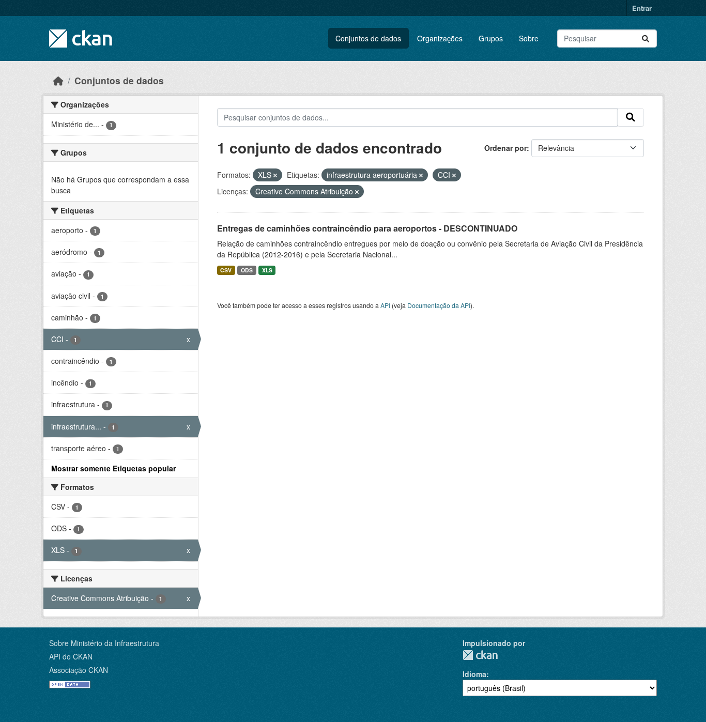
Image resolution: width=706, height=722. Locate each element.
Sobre (529, 38)
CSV (226, 270)
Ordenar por (505, 148)
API (385, 305)
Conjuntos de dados (368, 38)
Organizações (440, 38)
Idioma (474, 674)
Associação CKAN (78, 670)
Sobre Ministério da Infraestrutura (104, 643)
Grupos (491, 38)
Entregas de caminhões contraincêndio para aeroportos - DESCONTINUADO (367, 228)
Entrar (642, 8)
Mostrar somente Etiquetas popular (113, 468)
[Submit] (645, 38)
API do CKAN (71, 656)
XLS (267, 270)
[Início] (58, 80)
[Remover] (275, 175)
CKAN (480, 655)
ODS (247, 270)
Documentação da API (438, 305)
